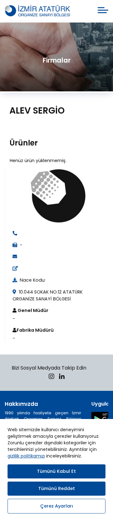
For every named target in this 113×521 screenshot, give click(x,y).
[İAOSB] (37, 11)
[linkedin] (62, 377)
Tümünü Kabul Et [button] (56, 471)
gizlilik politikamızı (26, 456)
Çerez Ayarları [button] (56, 506)
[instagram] (51, 377)
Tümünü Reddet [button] (56, 488)
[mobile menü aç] (103, 10)
